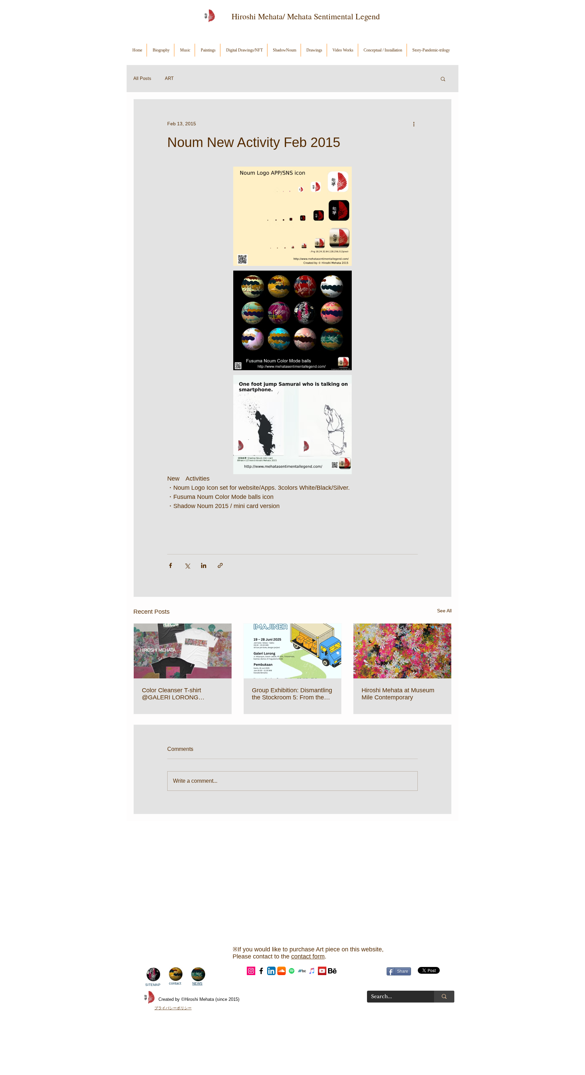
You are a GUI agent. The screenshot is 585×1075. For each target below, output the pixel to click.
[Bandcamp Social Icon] (302, 971)
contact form (308, 956)
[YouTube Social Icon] (322, 971)
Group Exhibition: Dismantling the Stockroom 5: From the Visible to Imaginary (292, 694)
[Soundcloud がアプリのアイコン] (281, 971)
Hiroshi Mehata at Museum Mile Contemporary (398, 694)
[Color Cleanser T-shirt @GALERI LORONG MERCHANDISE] (183, 651)
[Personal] (261, 971)
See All (444, 610)
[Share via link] (220, 565)
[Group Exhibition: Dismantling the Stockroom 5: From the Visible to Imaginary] (293, 651)
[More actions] (414, 124)
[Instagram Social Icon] (251, 971)
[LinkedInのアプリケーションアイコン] (271, 971)
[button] (443, 78)
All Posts (142, 78)
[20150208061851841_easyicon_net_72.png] (332, 971)
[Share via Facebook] (170, 565)
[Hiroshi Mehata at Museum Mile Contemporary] (402, 651)
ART (169, 78)
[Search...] (444, 997)
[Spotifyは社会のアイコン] (291, 971)
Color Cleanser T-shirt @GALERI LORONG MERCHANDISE (171, 694)
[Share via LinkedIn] (203, 565)
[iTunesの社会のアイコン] (312, 971)
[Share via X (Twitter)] (187, 565)
